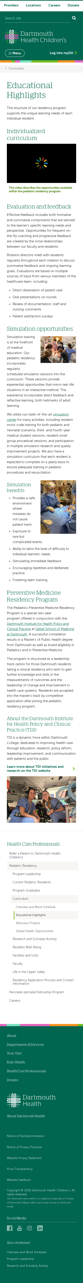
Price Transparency (20, 1169)
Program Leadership (27, 874)
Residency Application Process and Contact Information (43, 982)
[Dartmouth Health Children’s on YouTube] (20, 1228)
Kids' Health (16, 1062)
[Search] (74, 18)
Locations (33, 5)
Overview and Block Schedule (35, 907)
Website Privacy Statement (24, 1158)
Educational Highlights (31, 915)
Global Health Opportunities (34, 931)
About (12, 1036)
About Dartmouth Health (26, 1116)
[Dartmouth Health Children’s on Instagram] (30, 1228)
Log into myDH (61, 53)
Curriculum (16, 68)
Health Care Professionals (33, 844)
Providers (11, 5)
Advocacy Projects (28, 923)
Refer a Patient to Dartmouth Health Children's (34, 855)
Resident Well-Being (27, 947)
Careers (54, 5)
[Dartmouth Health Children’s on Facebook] (10, 1228)
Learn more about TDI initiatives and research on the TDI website (35, 768)
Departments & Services (25, 1044)
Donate (73, 5)
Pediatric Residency (23, 865)
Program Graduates (26, 890)
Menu (16, 53)
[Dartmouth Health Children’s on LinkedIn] (40, 1228)
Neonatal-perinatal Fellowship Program (36, 992)
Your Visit (14, 1053)
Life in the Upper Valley (29, 972)
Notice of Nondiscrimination (25, 1136)
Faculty (18, 964)
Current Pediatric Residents (32, 882)
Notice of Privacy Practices (24, 1147)
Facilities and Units (25, 955)
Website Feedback (19, 1180)
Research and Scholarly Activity (35, 939)
